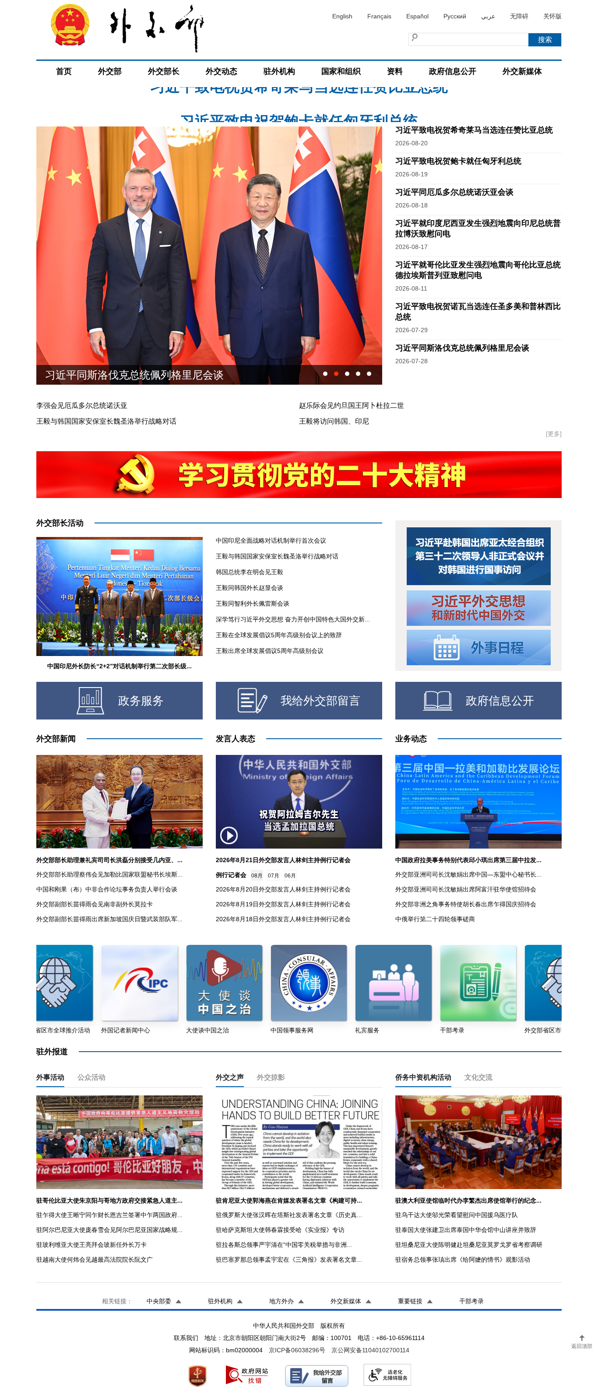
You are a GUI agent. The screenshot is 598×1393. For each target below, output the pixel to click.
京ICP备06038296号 (297, 1350)
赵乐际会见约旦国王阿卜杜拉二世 (351, 405)
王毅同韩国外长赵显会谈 (249, 587)
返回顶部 (581, 1346)
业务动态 (411, 738)
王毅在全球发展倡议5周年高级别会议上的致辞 (279, 635)
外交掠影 (271, 1077)
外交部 (110, 71)
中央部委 (159, 1301)
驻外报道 (52, 1051)
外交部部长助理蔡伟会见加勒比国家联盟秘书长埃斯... (109, 874)
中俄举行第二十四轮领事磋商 (435, 919)
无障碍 (519, 16)
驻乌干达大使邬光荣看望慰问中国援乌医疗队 (456, 1214)
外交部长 (163, 71)
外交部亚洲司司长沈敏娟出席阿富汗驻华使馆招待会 (465, 889)
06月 (290, 876)
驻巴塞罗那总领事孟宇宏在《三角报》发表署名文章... (289, 1259)
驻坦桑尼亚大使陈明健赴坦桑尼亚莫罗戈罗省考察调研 (468, 1244)
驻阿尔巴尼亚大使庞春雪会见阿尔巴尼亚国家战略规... (109, 1229)
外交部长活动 (60, 523)
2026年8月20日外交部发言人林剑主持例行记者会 (283, 889)
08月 (257, 876)
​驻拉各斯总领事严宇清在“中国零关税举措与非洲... (284, 1244)
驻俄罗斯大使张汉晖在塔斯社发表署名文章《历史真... (289, 1214)
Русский (454, 16)
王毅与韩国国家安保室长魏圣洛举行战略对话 (106, 421)
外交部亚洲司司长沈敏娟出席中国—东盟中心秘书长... (468, 874)
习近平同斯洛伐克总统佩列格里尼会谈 (462, 348)
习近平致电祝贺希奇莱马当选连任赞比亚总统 (474, 130)
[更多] (554, 433)
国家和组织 (341, 71)
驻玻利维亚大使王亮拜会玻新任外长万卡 (91, 1244)
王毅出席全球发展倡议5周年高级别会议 (270, 650)
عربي (488, 16)
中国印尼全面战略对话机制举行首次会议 (271, 540)
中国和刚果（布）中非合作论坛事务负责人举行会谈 (106, 889)
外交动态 (221, 71)
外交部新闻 (56, 738)
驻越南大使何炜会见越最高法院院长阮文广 (94, 1259)
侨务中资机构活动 (423, 1077)
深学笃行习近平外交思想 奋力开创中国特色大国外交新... (293, 619)
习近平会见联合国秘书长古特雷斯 (124, 375)
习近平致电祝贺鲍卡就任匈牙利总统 (299, 89)
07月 (273, 876)
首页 (64, 71)
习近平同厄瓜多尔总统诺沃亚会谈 (454, 192)
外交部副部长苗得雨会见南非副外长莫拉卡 (94, 904)
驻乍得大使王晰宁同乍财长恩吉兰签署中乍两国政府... (109, 1214)
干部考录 (471, 1301)
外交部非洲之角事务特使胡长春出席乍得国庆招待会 (465, 904)
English (342, 16)
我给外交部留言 (320, 700)
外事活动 (50, 1077)
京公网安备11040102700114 (370, 1350)
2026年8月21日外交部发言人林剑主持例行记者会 (283, 859)
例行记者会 (231, 874)
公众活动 (91, 1077)
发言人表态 (235, 738)
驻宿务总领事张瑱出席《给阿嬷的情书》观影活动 (462, 1259)
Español (417, 16)
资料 (395, 71)
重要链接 (410, 1301)
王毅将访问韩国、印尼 (334, 421)
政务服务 (141, 700)
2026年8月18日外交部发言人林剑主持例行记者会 (283, 919)
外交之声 (230, 1077)
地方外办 (281, 1301)
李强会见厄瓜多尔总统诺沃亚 (81, 405)
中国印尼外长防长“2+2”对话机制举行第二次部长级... (119, 666)
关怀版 (552, 16)
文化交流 (478, 1077)
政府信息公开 (452, 71)
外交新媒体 (522, 71)
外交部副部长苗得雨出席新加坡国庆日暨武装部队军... (109, 919)
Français (379, 16)
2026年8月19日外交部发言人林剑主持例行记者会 (283, 904)
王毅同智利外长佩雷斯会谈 (252, 603)
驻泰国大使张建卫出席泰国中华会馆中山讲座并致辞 (465, 1229)
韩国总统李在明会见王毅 (249, 571)
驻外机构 (279, 71)
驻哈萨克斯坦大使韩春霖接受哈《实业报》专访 (280, 1229)
